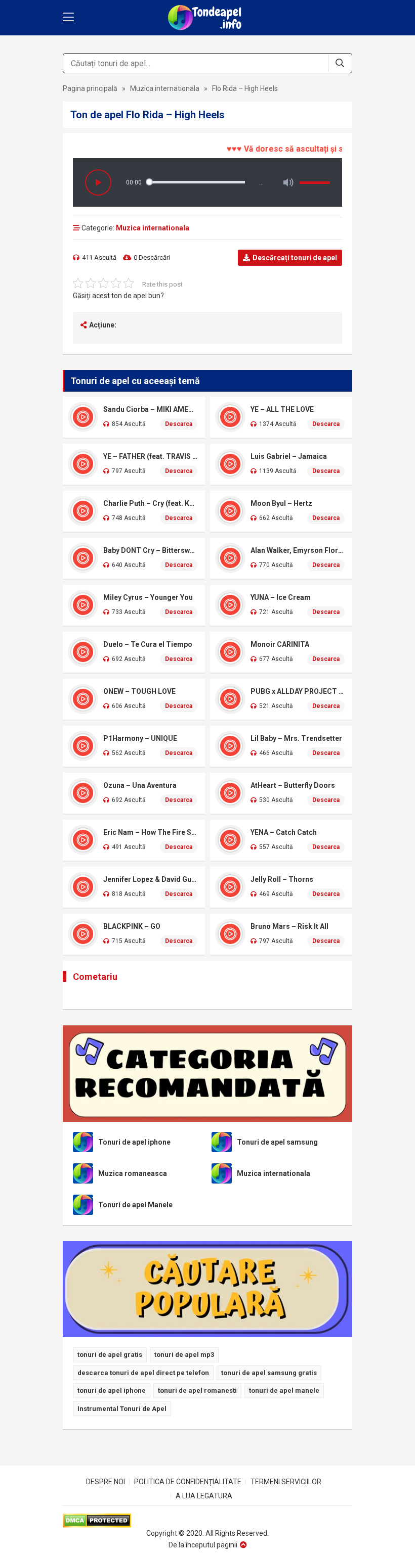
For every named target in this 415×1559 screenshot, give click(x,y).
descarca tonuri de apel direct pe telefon (143, 1373)
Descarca (178, 424)
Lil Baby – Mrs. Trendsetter (296, 738)
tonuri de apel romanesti (197, 1390)
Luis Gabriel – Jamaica (289, 456)
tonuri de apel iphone (111, 1390)
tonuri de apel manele (284, 1390)
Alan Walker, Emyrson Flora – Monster (298, 550)
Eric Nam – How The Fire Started (150, 832)
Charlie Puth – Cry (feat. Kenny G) (150, 503)
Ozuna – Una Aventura (140, 785)
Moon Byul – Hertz (281, 503)
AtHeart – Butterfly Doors (293, 785)
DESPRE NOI (105, 1482)
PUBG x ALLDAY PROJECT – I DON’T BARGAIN (298, 691)
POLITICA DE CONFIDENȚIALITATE (187, 1482)
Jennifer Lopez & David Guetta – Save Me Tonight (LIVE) (150, 879)
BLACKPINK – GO (131, 926)
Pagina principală (90, 88)
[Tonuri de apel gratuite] (207, 17)
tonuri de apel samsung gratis (269, 1373)
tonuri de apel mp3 (184, 1354)
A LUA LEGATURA (204, 1496)
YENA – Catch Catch (284, 832)
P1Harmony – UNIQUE (140, 738)
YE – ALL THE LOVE (282, 409)
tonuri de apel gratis (109, 1354)
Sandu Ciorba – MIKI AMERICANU (150, 409)
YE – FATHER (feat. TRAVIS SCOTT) (150, 456)
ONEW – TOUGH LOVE (139, 691)
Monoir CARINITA (280, 644)
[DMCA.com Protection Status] (207, 1521)
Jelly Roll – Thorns (282, 879)
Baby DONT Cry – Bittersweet (150, 550)
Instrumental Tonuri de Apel (122, 1408)
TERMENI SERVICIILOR (286, 1482)
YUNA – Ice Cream (281, 597)
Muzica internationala (164, 88)
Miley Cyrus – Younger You (148, 597)
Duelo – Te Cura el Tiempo (147, 644)
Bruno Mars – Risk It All (289, 926)
